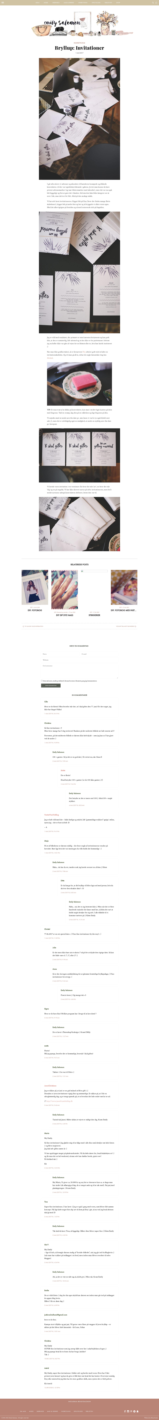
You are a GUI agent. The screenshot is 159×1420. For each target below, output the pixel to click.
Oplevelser (96, 3)
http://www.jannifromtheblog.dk (59, 1101)
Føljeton (108, 3)
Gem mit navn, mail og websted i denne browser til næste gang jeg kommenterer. (70, 681)
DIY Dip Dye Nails (64, 615)
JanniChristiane (50, 1085)
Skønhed (55, 3)
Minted (50, 358)
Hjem (37, 3)
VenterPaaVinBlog (51, 814)
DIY (31, 607)
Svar (115, 700)
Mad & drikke (69, 3)
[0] (156, 2)
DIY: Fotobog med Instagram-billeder (124, 610)
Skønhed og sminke (62, 612)
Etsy (84, 352)
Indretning (83, 3)
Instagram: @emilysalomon (79, 1401)
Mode (46, 3)
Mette (63, 770)
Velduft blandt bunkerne (125, 626)
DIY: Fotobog (35, 610)
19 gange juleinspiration (33, 626)
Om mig (23, 1411)
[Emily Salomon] (79, 21)
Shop (118, 3)
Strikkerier (94, 615)
